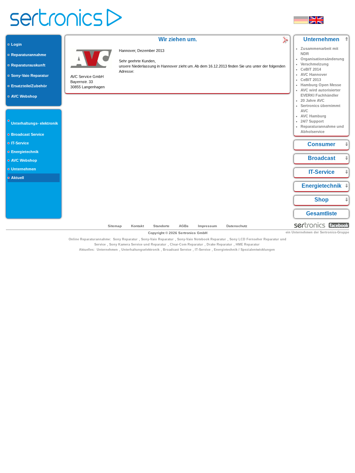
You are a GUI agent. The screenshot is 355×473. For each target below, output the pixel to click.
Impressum (207, 226)
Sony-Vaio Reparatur (30, 75)
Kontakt (137, 226)
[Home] (66, 28)
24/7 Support (312, 121)
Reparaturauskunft (28, 65)
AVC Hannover (314, 74)
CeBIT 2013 (311, 80)
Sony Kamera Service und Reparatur (137, 244)
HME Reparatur (248, 244)
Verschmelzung (315, 64)
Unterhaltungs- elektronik (34, 123)
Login (16, 44)
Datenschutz (236, 226)
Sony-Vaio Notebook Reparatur (201, 239)
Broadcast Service (27, 134)
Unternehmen (23, 169)
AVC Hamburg (313, 116)
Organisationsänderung (322, 59)
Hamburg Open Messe (321, 85)
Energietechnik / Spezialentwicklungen (244, 249)
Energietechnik (24, 152)
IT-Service (20, 143)
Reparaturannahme (28, 55)
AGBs (184, 226)
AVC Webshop (24, 96)
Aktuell (17, 178)
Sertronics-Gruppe (334, 232)
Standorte (161, 226)
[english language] (316, 20)
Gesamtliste (321, 213)
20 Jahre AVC (312, 100)
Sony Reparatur (125, 239)
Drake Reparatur (219, 244)
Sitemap (115, 226)
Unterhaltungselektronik (140, 249)
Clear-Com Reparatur (186, 244)
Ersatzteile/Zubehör (29, 86)
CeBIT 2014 (311, 69)
